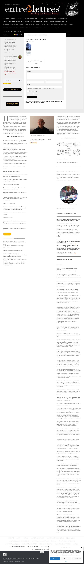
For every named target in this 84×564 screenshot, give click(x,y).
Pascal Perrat (30, 41)
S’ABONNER (19, 18)
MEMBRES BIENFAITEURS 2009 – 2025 (58, 21)
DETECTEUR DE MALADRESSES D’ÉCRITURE (13, 31)
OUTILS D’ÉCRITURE (62, 18)
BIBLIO (45, 21)
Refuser (66, 558)
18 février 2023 (63, 162)
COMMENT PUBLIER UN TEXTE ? (10, 24)
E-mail (46, 80)
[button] (81, 547)
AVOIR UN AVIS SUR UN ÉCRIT (42, 24)
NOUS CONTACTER (37, 28)
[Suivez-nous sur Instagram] (19, 34)
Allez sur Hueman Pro (21, 561)
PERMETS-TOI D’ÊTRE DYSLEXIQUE (59, 24)
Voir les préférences (77, 558)
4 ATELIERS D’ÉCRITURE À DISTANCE (47, 18)
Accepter (55, 558)
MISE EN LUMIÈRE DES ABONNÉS (27, 24)
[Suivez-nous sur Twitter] (14, 34)
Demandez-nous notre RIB (19, 238)
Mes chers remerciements (62, 158)
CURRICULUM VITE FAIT (25, 28)
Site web (28, 84)
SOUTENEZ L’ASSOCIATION (31, 18)
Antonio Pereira (59, 264)
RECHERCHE (6, 18)
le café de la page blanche (72, 162)
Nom (28, 80)
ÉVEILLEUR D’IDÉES (70, 116)
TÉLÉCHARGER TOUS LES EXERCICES (33, 21)
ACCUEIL (13, 18)
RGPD (66, 561)
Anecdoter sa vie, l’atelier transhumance (57, 28)
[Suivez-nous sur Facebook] (21, 34)
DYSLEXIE (71, 24)
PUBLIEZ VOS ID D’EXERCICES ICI (10, 28)
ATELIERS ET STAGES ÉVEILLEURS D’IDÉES (13, 21)
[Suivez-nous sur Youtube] (16, 34)
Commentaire (30, 71)
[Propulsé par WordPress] (12, 561)
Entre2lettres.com (73, 177)
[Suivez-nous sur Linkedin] (17, 34)
